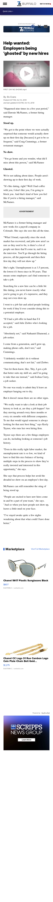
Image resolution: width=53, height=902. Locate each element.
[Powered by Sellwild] (45, 713)
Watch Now (45, 4)
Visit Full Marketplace (40, 549)
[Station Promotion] (26, 29)
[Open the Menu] (4, 4)
